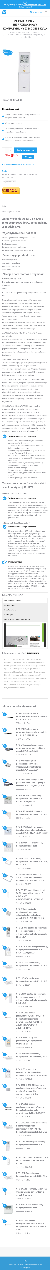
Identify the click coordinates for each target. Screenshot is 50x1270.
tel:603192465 (37, 12)
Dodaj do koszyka (25, 150)
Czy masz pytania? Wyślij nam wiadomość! (18, 164)
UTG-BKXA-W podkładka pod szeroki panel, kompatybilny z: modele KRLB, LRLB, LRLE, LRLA (30, 877)
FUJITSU (20, 174)
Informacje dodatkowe (11, 212)
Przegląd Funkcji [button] (9, 605)
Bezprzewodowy (10, 181)
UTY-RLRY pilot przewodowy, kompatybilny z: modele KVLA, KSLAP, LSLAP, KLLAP (29, 798)
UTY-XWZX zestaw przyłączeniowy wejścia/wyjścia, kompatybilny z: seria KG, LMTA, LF (31, 1192)
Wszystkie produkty (30, 174)
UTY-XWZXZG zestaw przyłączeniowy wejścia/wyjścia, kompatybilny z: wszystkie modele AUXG (31, 1225)
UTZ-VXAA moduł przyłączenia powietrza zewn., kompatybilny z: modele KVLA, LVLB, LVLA (30, 748)
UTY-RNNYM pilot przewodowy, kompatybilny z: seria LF (29, 1206)
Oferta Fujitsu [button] (8, 614)
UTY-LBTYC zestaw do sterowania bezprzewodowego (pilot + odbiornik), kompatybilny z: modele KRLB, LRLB (31, 998)
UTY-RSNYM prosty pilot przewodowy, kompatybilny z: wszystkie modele (29, 1041)
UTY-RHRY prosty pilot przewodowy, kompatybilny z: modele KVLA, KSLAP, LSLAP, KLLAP (32, 1072)
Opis (4, 206)
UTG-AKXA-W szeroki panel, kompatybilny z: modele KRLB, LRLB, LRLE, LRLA (32, 861)
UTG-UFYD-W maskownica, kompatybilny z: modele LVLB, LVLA (31, 1055)
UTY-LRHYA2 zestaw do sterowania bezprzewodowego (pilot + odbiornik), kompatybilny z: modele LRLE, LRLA (31, 932)
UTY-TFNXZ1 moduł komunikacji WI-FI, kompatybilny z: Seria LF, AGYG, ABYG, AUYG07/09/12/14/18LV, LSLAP (30, 894)
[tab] (25, 205)
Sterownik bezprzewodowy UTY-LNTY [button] (17, 619)
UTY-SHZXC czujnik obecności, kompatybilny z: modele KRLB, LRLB (31, 812)
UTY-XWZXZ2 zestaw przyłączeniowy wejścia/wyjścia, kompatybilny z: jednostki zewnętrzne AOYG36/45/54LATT (30, 1108)
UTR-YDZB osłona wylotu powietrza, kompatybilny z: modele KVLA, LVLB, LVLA (31, 716)
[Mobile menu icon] (46, 12)
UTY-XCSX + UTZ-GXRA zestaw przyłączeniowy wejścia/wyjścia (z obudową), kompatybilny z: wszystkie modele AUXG (31, 1089)
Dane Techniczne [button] (10, 610)
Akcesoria (13, 174)
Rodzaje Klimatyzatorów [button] (12, 600)
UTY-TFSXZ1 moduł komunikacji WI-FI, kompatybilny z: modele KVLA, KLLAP (32, 1160)
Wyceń (28, 157)
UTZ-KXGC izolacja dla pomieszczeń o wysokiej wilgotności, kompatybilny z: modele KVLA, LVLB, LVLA (28, 765)
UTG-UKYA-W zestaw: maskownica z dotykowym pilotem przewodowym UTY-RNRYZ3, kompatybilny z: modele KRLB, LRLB (31, 1127)
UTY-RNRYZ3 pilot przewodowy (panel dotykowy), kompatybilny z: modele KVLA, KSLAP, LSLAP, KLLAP (32, 830)
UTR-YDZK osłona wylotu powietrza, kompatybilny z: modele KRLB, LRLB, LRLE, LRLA (31, 732)
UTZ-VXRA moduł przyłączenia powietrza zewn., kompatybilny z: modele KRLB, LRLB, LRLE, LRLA (30, 783)
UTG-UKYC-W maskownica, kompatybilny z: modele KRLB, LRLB (31, 979)
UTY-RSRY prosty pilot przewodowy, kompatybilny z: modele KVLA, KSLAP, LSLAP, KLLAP (32, 950)
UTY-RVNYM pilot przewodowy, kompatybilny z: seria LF (29, 844)
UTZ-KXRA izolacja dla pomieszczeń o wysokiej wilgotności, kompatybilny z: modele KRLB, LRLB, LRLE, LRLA (30, 913)
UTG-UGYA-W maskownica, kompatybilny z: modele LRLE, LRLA (31, 964)
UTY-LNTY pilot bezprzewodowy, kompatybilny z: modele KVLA (30, 1143)
